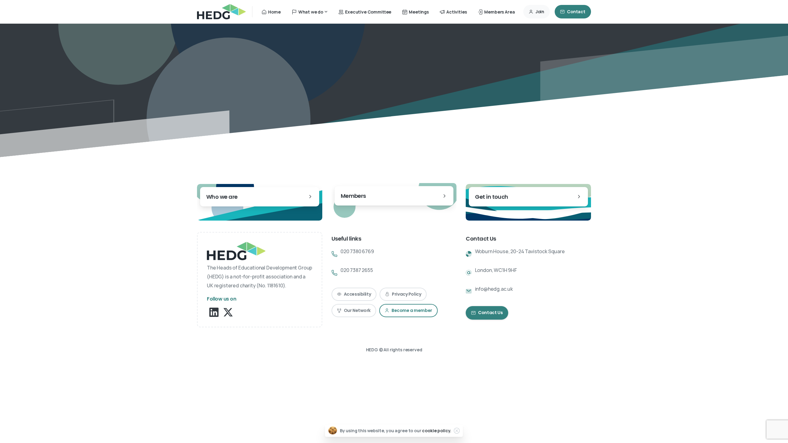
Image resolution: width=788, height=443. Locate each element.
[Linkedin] (214, 312)
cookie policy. (436, 430)
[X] (228, 312)
